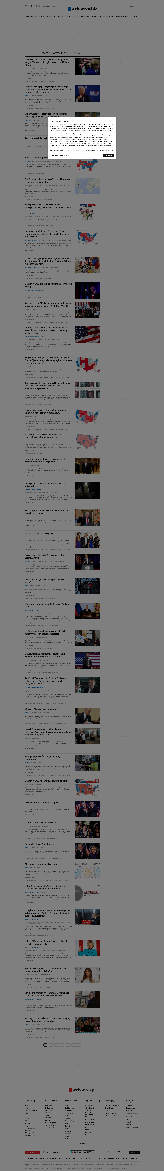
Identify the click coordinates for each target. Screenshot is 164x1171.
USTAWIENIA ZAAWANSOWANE (60, 155)
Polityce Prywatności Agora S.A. (96, 147)
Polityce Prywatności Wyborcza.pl (76, 147)
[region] (82, 138)
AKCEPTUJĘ (108, 155)
